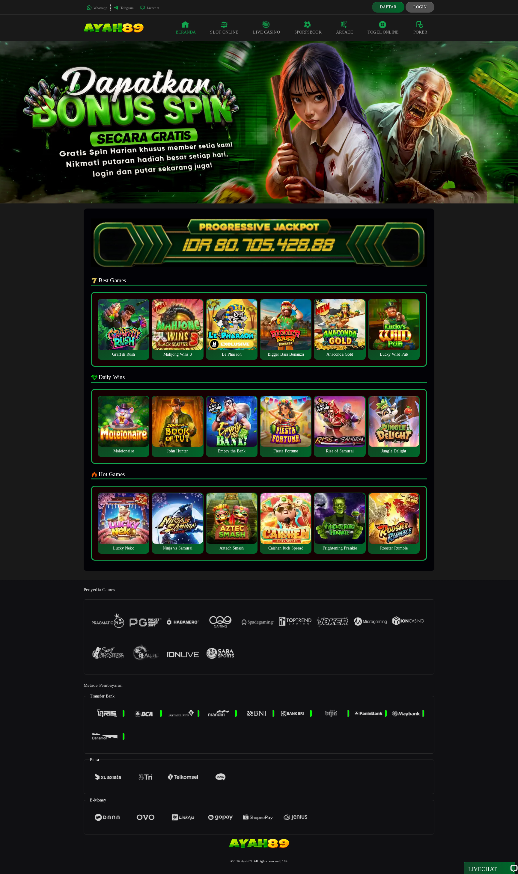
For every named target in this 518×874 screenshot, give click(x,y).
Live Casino (266, 32)
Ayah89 (246, 861)
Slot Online (224, 32)
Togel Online (383, 32)
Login (420, 7)
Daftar (388, 7)
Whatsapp (100, 8)
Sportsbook (308, 32)
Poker (420, 32)
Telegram (127, 8)
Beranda (186, 32)
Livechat (152, 8)
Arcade (344, 32)
